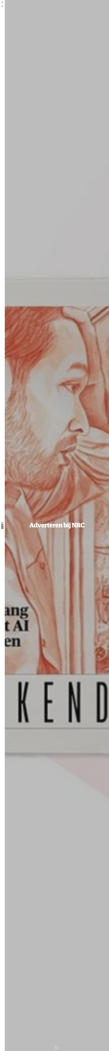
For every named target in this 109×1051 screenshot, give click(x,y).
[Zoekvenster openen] (2, 6)
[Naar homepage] (2, 525)
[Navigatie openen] (2, 2)
